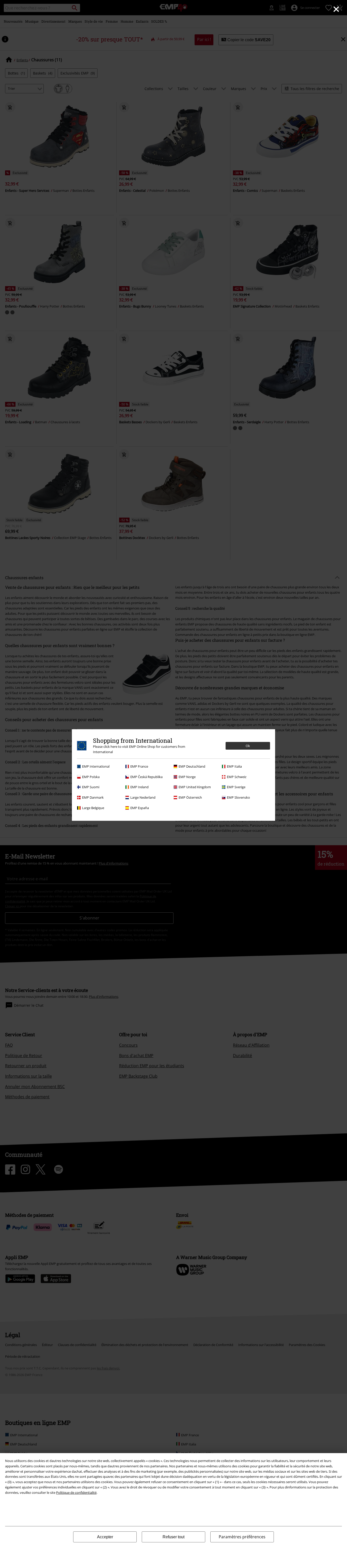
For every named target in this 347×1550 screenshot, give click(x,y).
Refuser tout (173, 1537)
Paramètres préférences (242, 1537)
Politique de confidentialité (76, 1492)
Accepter (105, 1537)
